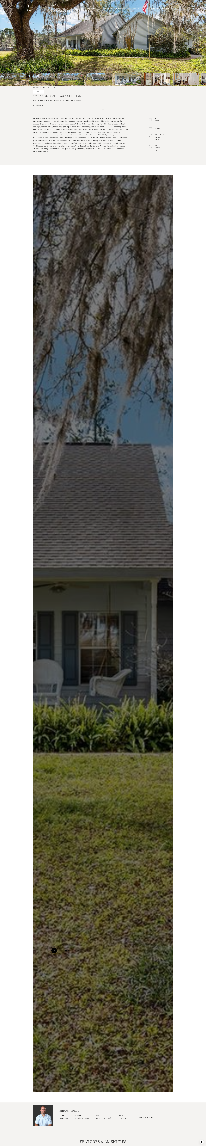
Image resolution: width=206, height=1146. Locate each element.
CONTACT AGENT (146, 1117)
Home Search (137, 8)
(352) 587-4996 (82, 1118)
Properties (107, 8)
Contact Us (167, 8)
